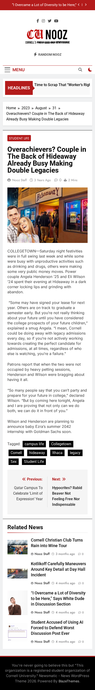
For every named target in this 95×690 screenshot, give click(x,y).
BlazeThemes (69, 681)
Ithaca (57, 453)
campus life (34, 444)
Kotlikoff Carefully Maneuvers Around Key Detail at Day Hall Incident (58, 569)
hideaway (37, 453)
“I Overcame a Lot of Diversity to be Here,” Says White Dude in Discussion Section (44, 5)
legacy (75, 453)
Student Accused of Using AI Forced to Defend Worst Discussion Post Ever (57, 628)
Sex (14, 461)
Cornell (16, 453)
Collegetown (61, 444)
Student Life (19, 138)
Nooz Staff (19, 180)
